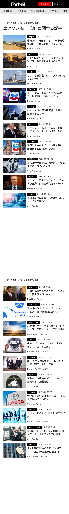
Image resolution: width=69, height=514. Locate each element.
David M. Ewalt (34, 299)
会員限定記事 (38, 11)
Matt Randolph (34, 84)
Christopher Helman (37, 334)
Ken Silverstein (34, 49)
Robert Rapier (34, 119)
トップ (6, 23)
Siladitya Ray (33, 136)
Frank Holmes (34, 101)
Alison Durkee (34, 66)
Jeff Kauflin (32, 206)
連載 (65, 11)
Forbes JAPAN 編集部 (37, 351)
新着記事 (8, 11)
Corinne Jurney (34, 404)
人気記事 (21, 11)
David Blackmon (35, 188)
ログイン (58, 4)
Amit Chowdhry (34, 317)
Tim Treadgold (34, 171)
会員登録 (44, 4)
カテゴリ (54, 11)
